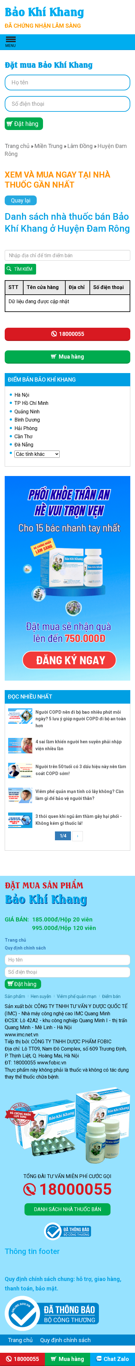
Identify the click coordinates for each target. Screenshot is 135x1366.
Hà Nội (21, 395)
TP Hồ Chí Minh (31, 403)
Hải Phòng (25, 428)
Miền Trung (48, 146)
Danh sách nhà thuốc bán (67, 1209)
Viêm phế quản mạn (76, 996)
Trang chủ (17, 146)
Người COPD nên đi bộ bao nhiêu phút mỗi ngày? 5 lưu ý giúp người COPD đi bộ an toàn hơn (80, 719)
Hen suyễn (41, 996)
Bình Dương (27, 420)
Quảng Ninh (27, 412)
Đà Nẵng (23, 445)
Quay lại (20, 200)
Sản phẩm (15, 996)
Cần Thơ (23, 436)
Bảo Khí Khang (44, 11)
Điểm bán (111, 996)
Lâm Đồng (80, 146)
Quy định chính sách (25, 947)
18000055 (75, 1189)
